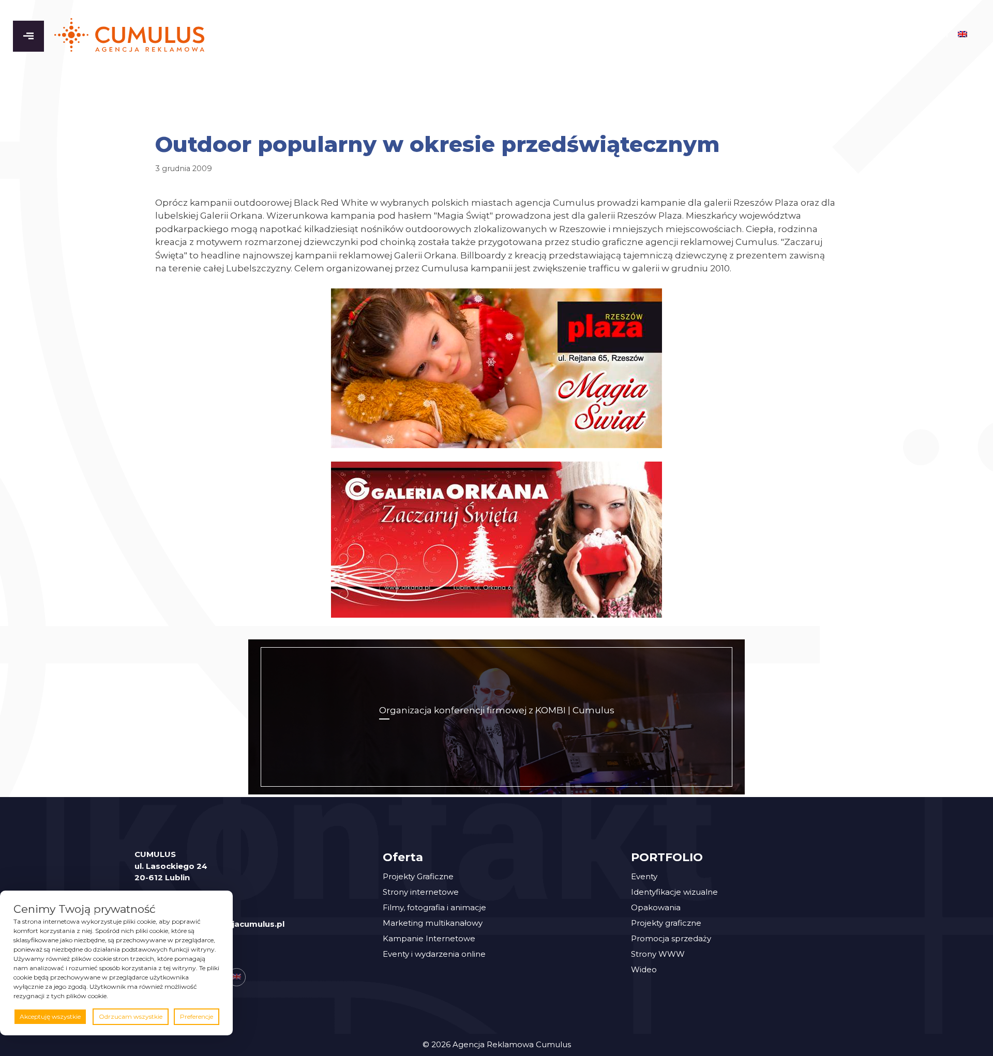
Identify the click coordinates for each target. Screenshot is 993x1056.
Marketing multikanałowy (433, 923)
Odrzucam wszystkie (130, 1016)
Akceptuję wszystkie (50, 1016)
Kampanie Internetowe (429, 938)
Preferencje (196, 1016)
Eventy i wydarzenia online (434, 954)
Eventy (644, 876)
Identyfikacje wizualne (674, 892)
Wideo (644, 969)
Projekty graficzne (666, 923)
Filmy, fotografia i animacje (434, 907)
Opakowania (656, 907)
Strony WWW (658, 954)
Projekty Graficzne (418, 876)
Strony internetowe (421, 892)
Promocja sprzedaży (671, 938)
